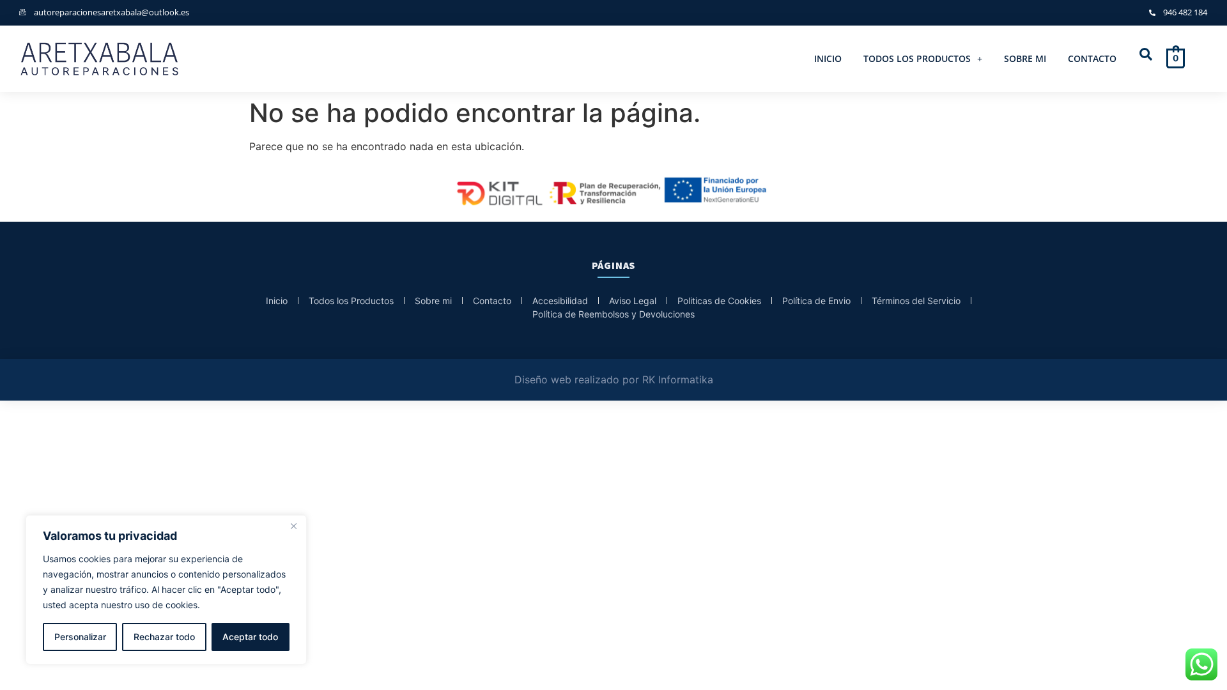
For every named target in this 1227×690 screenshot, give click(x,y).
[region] (166, 589)
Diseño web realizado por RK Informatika (613, 379)
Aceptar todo (250, 636)
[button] (923, 59)
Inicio (828, 58)
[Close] (293, 525)
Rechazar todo (164, 636)
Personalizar (80, 636)
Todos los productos (917, 58)
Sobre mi (1025, 58)
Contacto (1092, 58)
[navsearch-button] (1146, 55)
